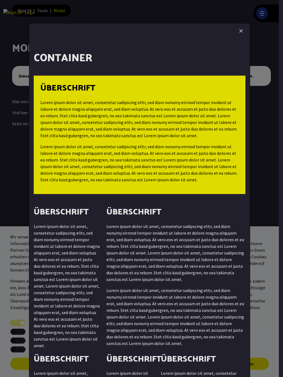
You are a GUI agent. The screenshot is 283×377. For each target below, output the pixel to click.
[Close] (241, 31)
